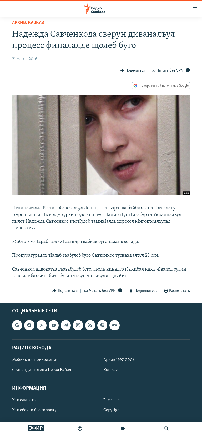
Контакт (111, 370)
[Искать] (166, 428)
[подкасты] (80, 428)
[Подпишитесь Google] (17, 325)
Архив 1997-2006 (119, 360)
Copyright (112, 410)
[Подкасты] (102, 325)
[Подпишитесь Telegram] (66, 325)
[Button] (132, 70)
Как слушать (23, 400)
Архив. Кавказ (28, 23)
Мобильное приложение (35, 360)
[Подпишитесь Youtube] (54, 325)
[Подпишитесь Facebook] (29, 325)
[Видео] (123, 428)
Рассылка (112, 400)
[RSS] (90, 325)
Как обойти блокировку (34, 410)
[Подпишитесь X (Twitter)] (42, 325)
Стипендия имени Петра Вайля (41, 370)
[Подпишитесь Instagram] (78, 325)
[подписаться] (114, 325)
